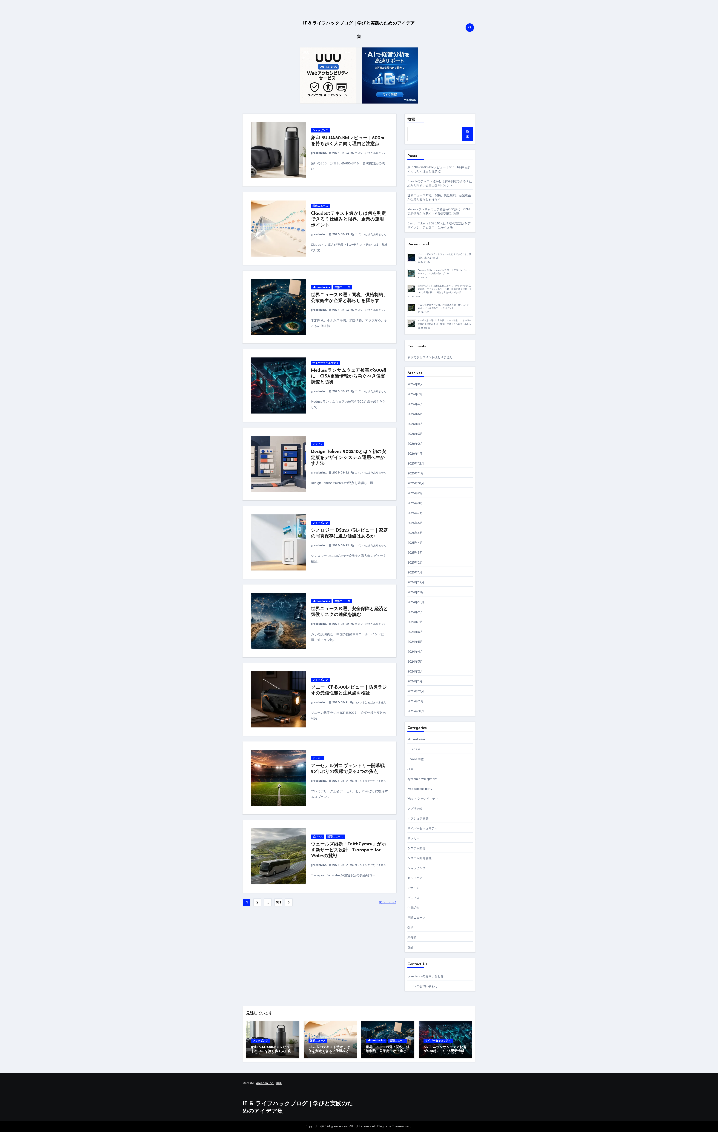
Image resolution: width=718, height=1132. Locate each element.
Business (414, 749)
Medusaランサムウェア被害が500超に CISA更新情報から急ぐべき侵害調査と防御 (348, 376)
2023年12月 (415, 691)
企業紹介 (413, 907)
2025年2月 (415, 562)
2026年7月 (415, 394)
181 (278, 902)
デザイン (317, 444)
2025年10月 (415, 483)
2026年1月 (414, 453)
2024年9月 (415, 612)
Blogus (382, 1126)
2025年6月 (415, 523)
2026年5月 (415, 414)
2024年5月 (415, 642)
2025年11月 (415, 473)
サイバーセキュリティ (325, 362)
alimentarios (321, 287)
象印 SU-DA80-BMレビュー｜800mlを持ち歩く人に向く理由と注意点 (272, 1051)
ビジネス (317, 836)
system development (422, 779)
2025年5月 (415, 533)
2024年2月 (415, 671)
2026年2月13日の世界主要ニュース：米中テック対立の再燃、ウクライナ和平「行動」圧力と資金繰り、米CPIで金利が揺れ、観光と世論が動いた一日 (445, 289)
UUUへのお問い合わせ (422, 986)
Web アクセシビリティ (422, 799)
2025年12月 (415, 463)
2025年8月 (415, 503)
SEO (410, 769)
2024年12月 (415, 582)
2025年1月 (414, 572)
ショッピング (320, 130)
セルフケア (415, 878)
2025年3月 (415, 552)
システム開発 (416, 848)
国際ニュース (320, 205)
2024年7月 (415, 622)
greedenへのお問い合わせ (425, 976)
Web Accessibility (419, 789)
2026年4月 (415, 424)
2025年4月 (415, 543)
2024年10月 (415, 602)
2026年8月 (415, 384)
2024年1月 (414, 681)
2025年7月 (415, 513)
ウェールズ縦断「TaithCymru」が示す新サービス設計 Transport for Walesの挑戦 (348, 850)
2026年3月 (415, 434)
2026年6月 (415, 404)
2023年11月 (415, 701)
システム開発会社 (419, 858)
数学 (410, 927)
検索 (411, 119)
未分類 (412, 937)
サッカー (317, 758)
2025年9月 (415, 493)
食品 (410, 947)
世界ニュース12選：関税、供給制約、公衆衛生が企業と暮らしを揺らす (387, 1051)
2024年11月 (415, 592)
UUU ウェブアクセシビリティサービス (327, 55)
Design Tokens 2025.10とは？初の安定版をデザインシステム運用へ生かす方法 (348, 458)
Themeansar (400, 1126)
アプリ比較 (415, 808)
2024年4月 (415, 651)
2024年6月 (415, 632)
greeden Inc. (319, 153)
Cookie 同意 (415, 759)
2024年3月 (415, 661)
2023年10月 (415, 711)
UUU (279, 1083)
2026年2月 (415, 443)
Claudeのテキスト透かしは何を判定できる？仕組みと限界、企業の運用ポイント (348, 219)
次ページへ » (387, 902)
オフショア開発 (418, 818)
